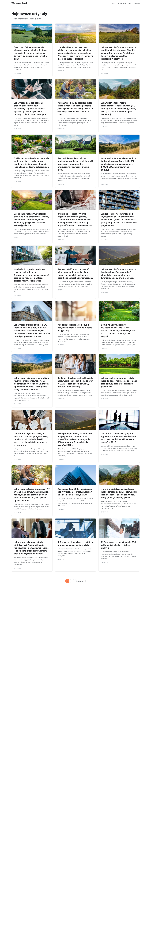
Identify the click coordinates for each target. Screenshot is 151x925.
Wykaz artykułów (119, 3)
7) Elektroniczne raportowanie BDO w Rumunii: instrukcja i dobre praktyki (118, 545)
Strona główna (134, 3)
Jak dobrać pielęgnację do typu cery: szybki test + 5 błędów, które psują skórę (75, 328)
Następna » (80, 581)
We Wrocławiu (19, 3)
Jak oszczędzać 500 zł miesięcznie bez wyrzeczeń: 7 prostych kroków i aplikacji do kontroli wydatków (75, 492)
